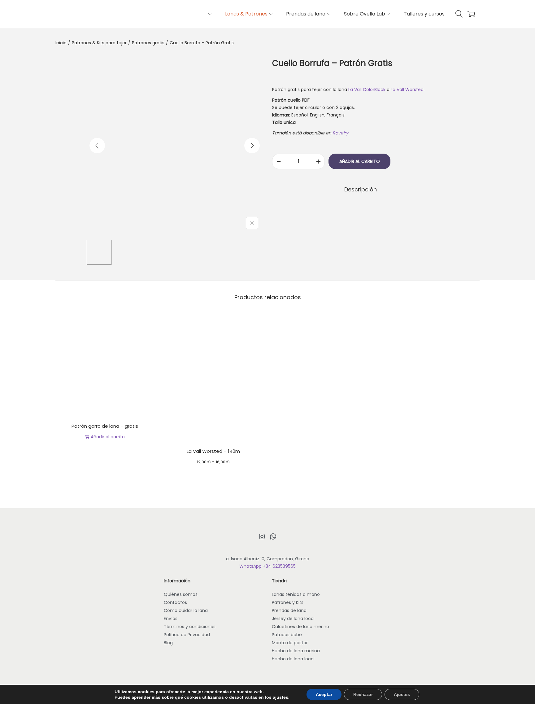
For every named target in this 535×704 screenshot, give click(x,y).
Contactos (175, 602)
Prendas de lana (289, 610)
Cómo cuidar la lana (186, 610)
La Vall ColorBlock (366, 89)
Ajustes (402, 694)
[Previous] (97, 145)
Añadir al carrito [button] (108, 437)
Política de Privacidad (187, 635)
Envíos (170, 618)
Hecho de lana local (293, 659)
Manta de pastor (290, 643)
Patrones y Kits (287, 602)
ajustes (280, 697)
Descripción (360, 189)
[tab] (360, 189)
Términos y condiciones (189, 626)
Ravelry (341, 133)
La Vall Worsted (407, 89)
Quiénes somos (181, 594)
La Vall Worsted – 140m (213, 451)
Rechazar (363, 694)
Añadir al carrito (359, 161)
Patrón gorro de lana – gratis (105, 426)
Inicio (61, 43)
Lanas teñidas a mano (296, 594)
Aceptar (324, 694)
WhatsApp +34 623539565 (267, 566)
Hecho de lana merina (296, 651)
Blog (168, 643)
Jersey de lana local (293, 618)
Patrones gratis (148, 43)
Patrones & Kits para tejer (99, 43)
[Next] (252, 145)
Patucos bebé (287, 635)
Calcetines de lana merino (300, 626)
